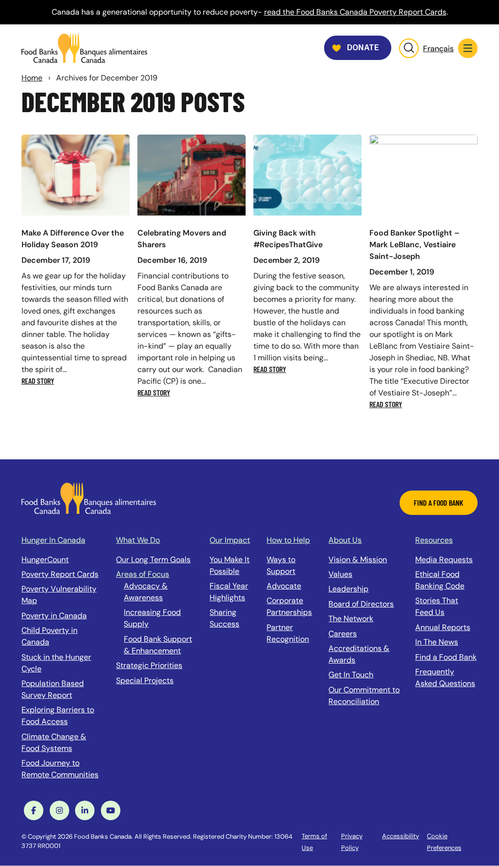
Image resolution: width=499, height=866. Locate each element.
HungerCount (45, 559)
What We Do (138, 540)
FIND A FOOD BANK (438, 502)
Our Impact (230, 540)
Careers (342, 634)
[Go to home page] (84, 48)
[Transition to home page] (88, 497)
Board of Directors (361, 604)
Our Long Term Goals (153, 559)
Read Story (37, 380)
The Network (350, 618)
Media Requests (444, 559)
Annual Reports (442, 627)
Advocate (284, 586)
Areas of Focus (142, 574)
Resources (434, 540)
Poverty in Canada (54, 615)
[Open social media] (33, 810)
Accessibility (400, 836)
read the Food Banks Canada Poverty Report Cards (355, 12)
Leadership (348, 589)
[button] (468, 48)
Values (340, 574)
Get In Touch (350, 674)
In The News (436, 642)
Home (31, 78)
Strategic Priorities (149, 665)
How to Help (288, 540)
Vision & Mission (357, 559)
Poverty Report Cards (59, 574)
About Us (345, 540)
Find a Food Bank (446, 657)
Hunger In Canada (53, 540)
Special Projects (144, 680)
